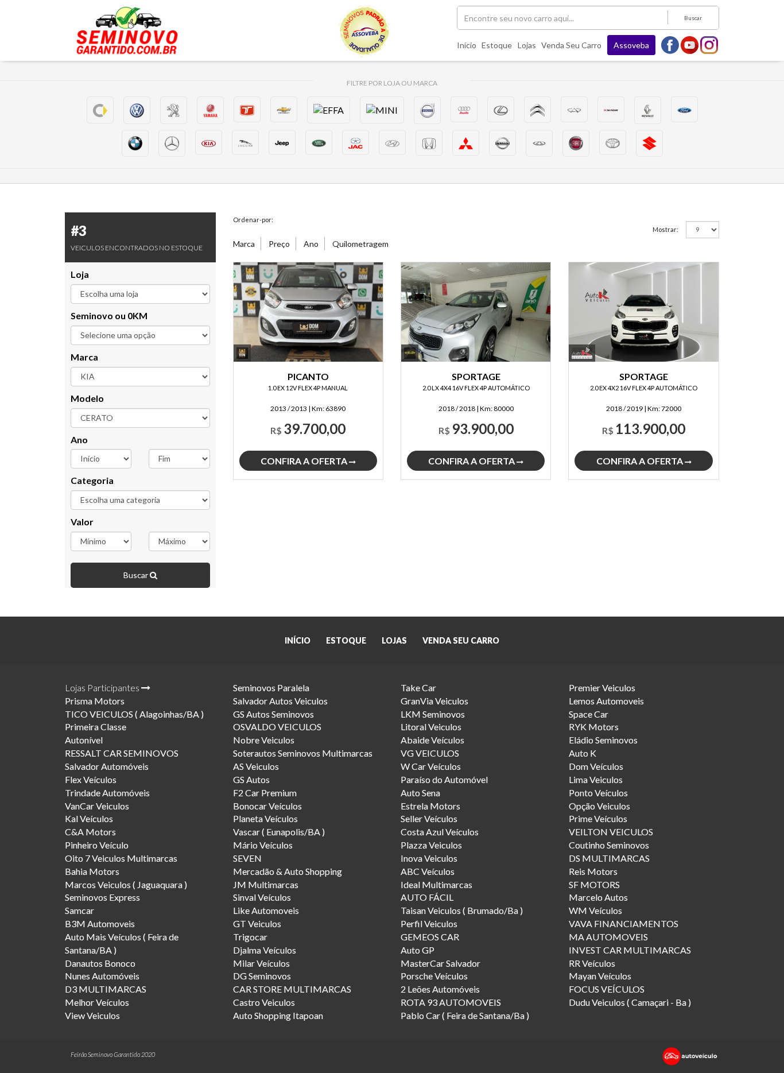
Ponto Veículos (598, 792)
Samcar (79, 910)
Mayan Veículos (600, 975)
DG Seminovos (262, 975)
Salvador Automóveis (107, 766)
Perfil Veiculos (429, 923)
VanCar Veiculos (97, 805)
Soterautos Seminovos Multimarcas (302, 752)
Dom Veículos (596, 766)
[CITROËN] (537, 109)
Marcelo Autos (598, 897)
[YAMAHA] (210, 109)
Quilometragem (360, 244)
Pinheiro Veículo (97, 844)
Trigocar (250, 936)
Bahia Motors (92, 871)
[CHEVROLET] (283, 109)
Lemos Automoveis (606, 700)
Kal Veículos (89, 818)
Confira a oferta (305, 460)
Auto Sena (420, 792)
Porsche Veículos (434, 975)
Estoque (497, 45)
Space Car (588, 713)
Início (466, 45)
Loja (80, 274)
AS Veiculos (256, 766)
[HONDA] (429, 143)
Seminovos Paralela (271, 687)
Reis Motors (593, 871)
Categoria (92, 480)
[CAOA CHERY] (539, 143)
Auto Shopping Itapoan (278, 1015)
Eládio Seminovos (603, 739)
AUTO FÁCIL (427, 897)
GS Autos (251, 779)
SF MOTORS (594, 884)
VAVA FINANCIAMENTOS (623, 923)
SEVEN (247, 858)
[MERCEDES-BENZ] (171, 143)
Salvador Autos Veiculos (280, 700)
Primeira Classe (95, 726)
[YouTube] (690, 44)
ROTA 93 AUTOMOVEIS (451, 1002)
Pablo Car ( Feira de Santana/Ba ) (465, 1015)
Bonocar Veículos (267, 805)
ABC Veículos (428, 871)
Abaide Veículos (432, 739)
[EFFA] (328, 109)
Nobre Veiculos (263, 739)
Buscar (693, 17)
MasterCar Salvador (440, 963)
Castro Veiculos (264, 1002)
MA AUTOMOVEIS (608, 936)
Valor (82, 521)
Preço (279, 244)
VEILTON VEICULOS (611, 831)
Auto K (582, 752)
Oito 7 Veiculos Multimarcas (121, 858)
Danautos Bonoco (100, 963)
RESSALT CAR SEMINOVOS (121, 752)
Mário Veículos (263, 844)
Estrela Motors (430, 805)
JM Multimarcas (265, 884)
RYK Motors (594, 726)
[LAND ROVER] (318, 143)
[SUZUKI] (649, 143)
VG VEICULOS (430, 752)
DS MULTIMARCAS (609, 858)
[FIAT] (575, 143)
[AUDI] (464, 109)
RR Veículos (592, 963)
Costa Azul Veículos (440, 831)
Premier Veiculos (602, 687)
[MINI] (382, 109)
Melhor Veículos (97, 1002)
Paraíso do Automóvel (444, 779)
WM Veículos (595, 910)
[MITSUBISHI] (465, 143)
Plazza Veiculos (431, 844)
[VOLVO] (427, 109)
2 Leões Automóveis (440, 988)
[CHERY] (574, 109)
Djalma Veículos (264, 949)
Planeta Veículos (265, 818)
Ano (79, 439)
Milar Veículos (261, 963)
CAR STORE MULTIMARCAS (292, 988)
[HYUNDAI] (392, 143)
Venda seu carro (571, 45)
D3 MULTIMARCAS (105, 988)
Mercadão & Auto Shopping (287, 871)
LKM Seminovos (433, 713)
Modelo (87, 398)
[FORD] (684, 109)
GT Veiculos (257, 923)
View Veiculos (92, 1015)
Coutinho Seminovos (609, 844)
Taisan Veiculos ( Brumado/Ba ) (462, 910)
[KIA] (208, 143)
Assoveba (631, 45)
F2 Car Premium (265, 792)
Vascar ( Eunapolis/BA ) (279, 831)
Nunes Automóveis (102, 975)
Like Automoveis (266, 910)
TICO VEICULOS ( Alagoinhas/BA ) (134, 713)
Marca (84, 356)
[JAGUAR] (245, 143)
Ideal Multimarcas (436, 884)
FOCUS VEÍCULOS (607, 988)
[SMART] (100, 109)
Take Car (418, 687)
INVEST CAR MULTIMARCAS (630, 949)
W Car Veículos (431, 766)
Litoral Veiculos (431, 726)
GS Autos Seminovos (273, 713)
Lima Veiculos (596, 779)
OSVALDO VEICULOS (277, 726)
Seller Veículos (429, 818)
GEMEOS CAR (430, 936)
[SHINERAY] (610, 109)
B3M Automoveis (100, 923)
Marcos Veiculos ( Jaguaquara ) (126, 884)
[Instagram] (709, 44)
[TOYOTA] (612, 143)
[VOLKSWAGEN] (136, 109)
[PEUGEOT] (173, 109)
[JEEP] (282, 143)
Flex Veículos (91, 779)
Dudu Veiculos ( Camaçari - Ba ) (630, 1002)
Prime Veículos (598, 818)
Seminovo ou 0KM (109, 315)
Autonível (84, 739)
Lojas (527, 45)
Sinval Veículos (262, 897)
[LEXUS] (500, 109)
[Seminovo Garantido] (127, 30)
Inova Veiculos (429, 858)
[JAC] (355, 143)
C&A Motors (90, 831)
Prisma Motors (95, 700)
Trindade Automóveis (107, 792)
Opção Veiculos (599, 805)
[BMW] (135, 143)
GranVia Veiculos (434, 700)
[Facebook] (670, 44)
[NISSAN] (502, 143)
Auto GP (417, 949)
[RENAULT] (647, 109)
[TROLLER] (247, 109)
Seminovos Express (102, 897)
